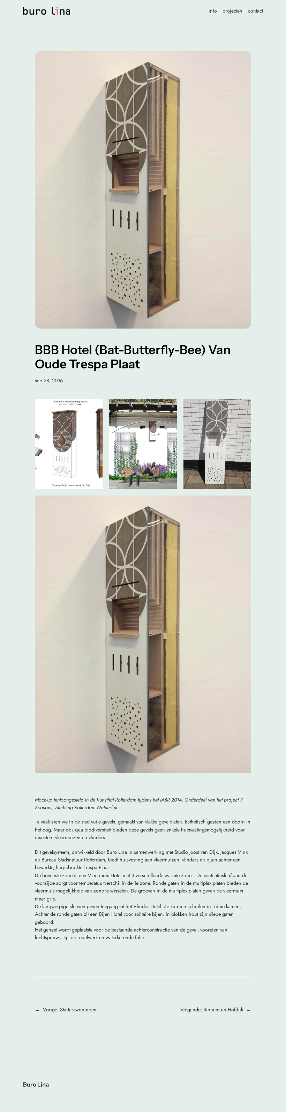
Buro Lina (36, 1084)
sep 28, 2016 (49, 380)
